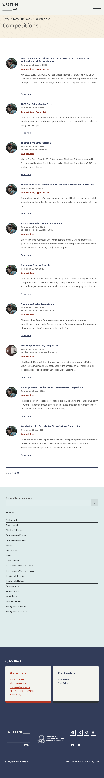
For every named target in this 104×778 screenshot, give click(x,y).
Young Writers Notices (16, 611)
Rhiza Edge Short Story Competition (40, 346)
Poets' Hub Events (15, 575)
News (8, 555)
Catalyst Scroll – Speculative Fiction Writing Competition (51, 426)
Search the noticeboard (19, 498)
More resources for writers (21, 691)
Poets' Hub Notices (15, 581)
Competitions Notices (16, 540)
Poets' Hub (41, 112)
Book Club (62, 683)
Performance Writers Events (19, 565)
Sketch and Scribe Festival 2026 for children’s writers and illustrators (57, 185)
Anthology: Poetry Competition (37, 304)
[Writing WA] (10, 6)
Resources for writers (19, 687)
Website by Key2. (92, 762)
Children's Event (14, 530)
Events (9, 545)
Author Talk (11, 520)
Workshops (11, 596)
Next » (17, 472)
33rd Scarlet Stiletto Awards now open (41, 223)
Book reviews (63, 679)
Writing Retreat (13, 601)
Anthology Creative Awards (35, 265)
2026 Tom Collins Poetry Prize (36, 104)
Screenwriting (12, 586)
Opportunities (42, 69)
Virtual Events (12, 591)
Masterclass (11, 550)
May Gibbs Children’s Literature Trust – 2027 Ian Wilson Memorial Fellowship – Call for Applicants (55, 60)
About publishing (17, 683)
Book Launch (12, 525)
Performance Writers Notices (20, 570)
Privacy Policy (77, 762)
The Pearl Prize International (36, 143)
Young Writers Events (16, 606)
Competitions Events (16, 535)
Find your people (17, 679)
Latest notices (21, 19)
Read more (26, 94)
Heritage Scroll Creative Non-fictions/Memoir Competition (52, 387)
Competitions (27, 69)
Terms (67, 762)
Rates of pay (15, 694)
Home (6, 19)
